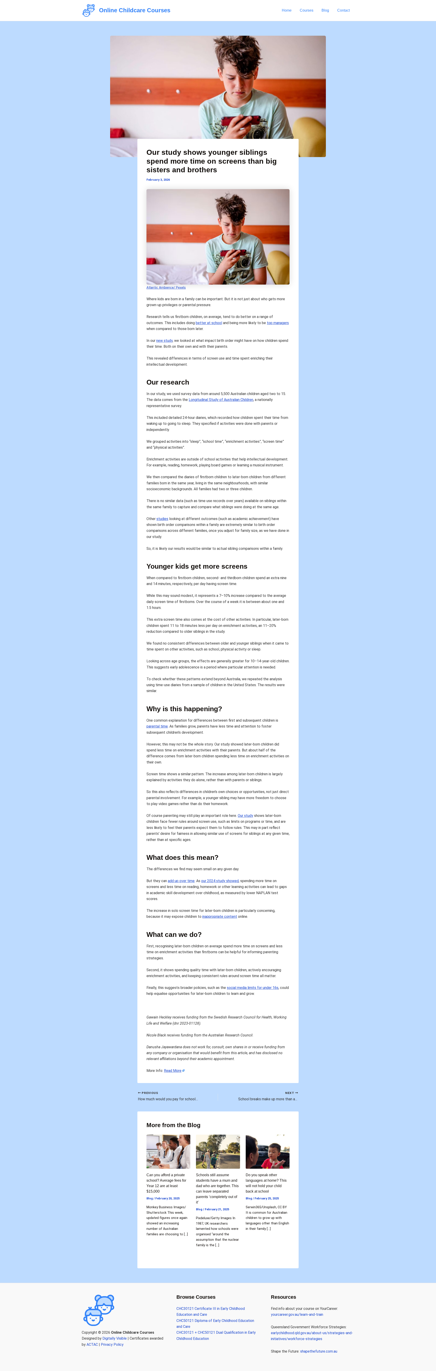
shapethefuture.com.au (318, 1351)
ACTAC (92, 1344)
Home (287, 10)
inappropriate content (219, 916)
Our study (245, 815)
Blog (325, 10)
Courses (306, 10)
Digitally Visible (114, 1338)
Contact (343, 10)
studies (162, 519)
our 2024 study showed (220, 881)
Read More (172, 1070)
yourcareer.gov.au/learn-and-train (297, 1314)
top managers (278, 323)
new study (164, 340)
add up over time (181, 881)
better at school (209, 323)
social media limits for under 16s (252, 988)
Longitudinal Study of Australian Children (221, 400)
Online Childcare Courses (134, 10)
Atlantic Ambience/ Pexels (166, 288)
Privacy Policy (112, 1344)
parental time (157, 726)
